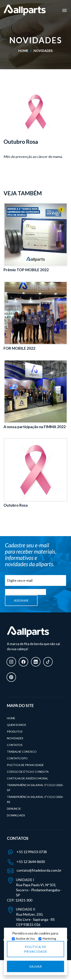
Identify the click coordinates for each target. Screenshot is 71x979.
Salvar (35, 966)
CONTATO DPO (17, 758)
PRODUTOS (14, 731)
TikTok (48, 661)
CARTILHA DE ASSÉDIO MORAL (27, 778)
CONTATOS (14, 745)
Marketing (49, 938)
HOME (23, 51)
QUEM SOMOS (16, 724)
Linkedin (35, 661)
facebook (23, 661)
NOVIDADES (15, 738)
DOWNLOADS (16, 815)
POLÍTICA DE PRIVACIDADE (25, 765)
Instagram (11, 661)
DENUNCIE (14, 808)
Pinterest (11, 677)
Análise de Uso (25, 938)
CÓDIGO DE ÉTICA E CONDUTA (28, 771)
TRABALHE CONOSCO (21, 751)
